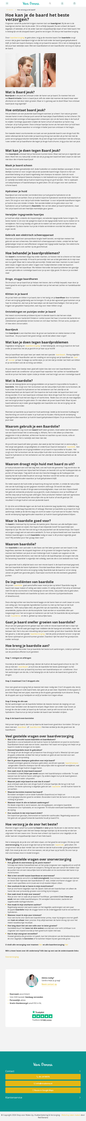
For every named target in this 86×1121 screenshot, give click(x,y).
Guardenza (15, 616)
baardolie (71, 447)
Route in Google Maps (44, 1090)
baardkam (22, 727)
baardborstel (35, 727)
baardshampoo (71, 763)
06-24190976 (44, 1076)
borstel (12, 360)
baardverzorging (17, 37)
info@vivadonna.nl (44, 1083)
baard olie (59, 845)
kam (76, 357)
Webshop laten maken (70, 1115)
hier (40, 944)
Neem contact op (49, 984)
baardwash (60, 354)
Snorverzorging (12, 957)
